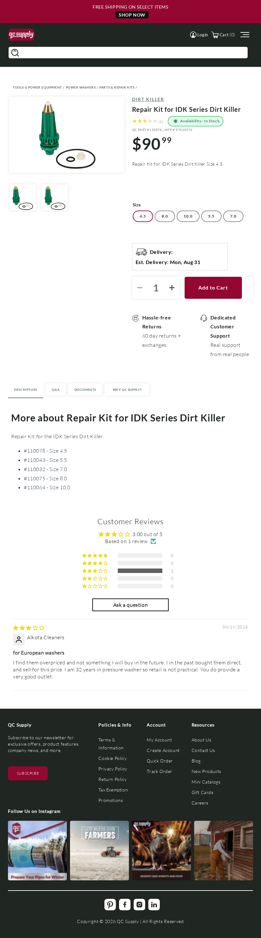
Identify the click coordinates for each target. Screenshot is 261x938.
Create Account (163, 750)
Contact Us (203, 750)
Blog (196, 760)
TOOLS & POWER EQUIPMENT (37, 87)
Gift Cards (203, 792)
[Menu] (244, 35)
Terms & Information (111, 743)
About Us (201, 739)
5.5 (211, 216)
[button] (199, 35)
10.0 (188, 216)
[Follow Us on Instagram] (37, 850)
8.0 (165, 216)
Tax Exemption (113, 789)
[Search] (15, 52)
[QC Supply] (21, 34)
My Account (159, 739)
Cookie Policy (112, 758)
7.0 (233, 216)
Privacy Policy (112, 768)
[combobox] (128, 52)
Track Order (160, 771)
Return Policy (112, 779)
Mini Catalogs (206, 781)
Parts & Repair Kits (116, 87)
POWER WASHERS (81, 87)
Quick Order (160, 760)
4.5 (143, 216)
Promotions (110, 800)
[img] (29, 628)
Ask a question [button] (130, 605)
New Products (206, 771)
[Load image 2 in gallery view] (55, 197)
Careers (200, 803)
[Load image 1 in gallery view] (23, 197)
